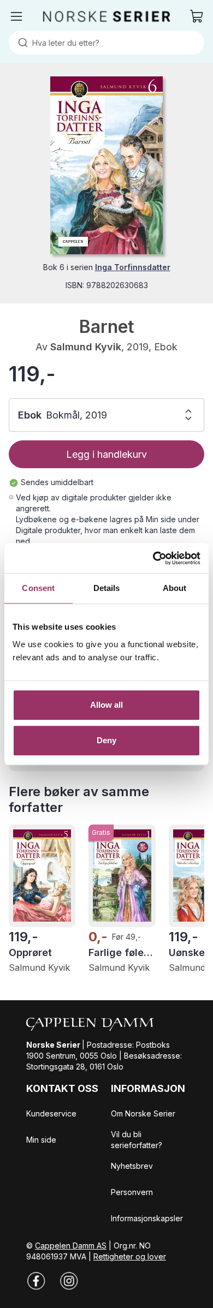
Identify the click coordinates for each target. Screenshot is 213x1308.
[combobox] (106, 43)
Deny (106, 740)
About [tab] (175, 588)
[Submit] (20, 43)
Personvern (132, 1192)
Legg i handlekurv (106, 454)
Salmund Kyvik (85, 347)
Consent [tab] (38, 588)
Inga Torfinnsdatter (132, 267)
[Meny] (16, 16)
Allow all (106, 704)
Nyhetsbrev (132, 1165)
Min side (41, 1139)
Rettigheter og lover (129, 1256)
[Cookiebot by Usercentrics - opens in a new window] (153, 558)
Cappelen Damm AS (70, 1245)
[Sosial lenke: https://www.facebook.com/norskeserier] (36, 1281)
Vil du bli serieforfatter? (136, 1140)
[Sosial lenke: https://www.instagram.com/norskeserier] (69, 1281)
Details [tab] (106, 588)
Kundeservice (51, 1113)
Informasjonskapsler (147, 1218)
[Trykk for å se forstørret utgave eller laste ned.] (106, 165)
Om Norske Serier (143, 1113)
